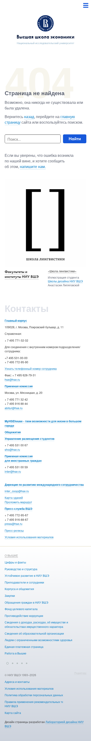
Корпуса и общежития (19, 589)
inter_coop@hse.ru (17, 491)
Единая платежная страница (24, 647)
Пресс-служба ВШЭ (18, 509)
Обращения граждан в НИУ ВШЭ (26, 602)
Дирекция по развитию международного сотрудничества (44, 484)
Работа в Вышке (15, 653)
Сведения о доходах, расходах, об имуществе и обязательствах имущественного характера (36, 624)
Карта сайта (13, 713)
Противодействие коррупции (24, 616)
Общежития (13, 432)
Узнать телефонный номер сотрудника (31, 368)
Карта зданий (14, 498)
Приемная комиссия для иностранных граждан (23, 458)
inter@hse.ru (13, 471)
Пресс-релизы (14, 530)
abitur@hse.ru (14, 408)
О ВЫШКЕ (11, 555)
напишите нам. (33, 166)
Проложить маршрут (18, 502)
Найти (75, 139)
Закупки (10, 596)
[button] (7, 662)
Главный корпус (16, 320)
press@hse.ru (13, 524)
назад (29, 116)
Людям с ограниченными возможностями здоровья (38, 640)
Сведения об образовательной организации (34, 633)
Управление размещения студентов (29, 439)
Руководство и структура (21, 569)
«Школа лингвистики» (62, 271)
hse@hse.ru (12, 379)
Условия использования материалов (29, 537)
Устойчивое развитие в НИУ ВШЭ (27, 575)
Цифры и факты (15, 562)
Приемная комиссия (19, 386)
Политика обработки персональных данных (34, 695)
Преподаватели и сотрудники (24, 582)
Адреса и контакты (17, 682)
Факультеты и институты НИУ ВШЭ (22, 274)
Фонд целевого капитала (21, 609)
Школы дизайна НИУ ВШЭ (65, 281)
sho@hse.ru (12, 449)
